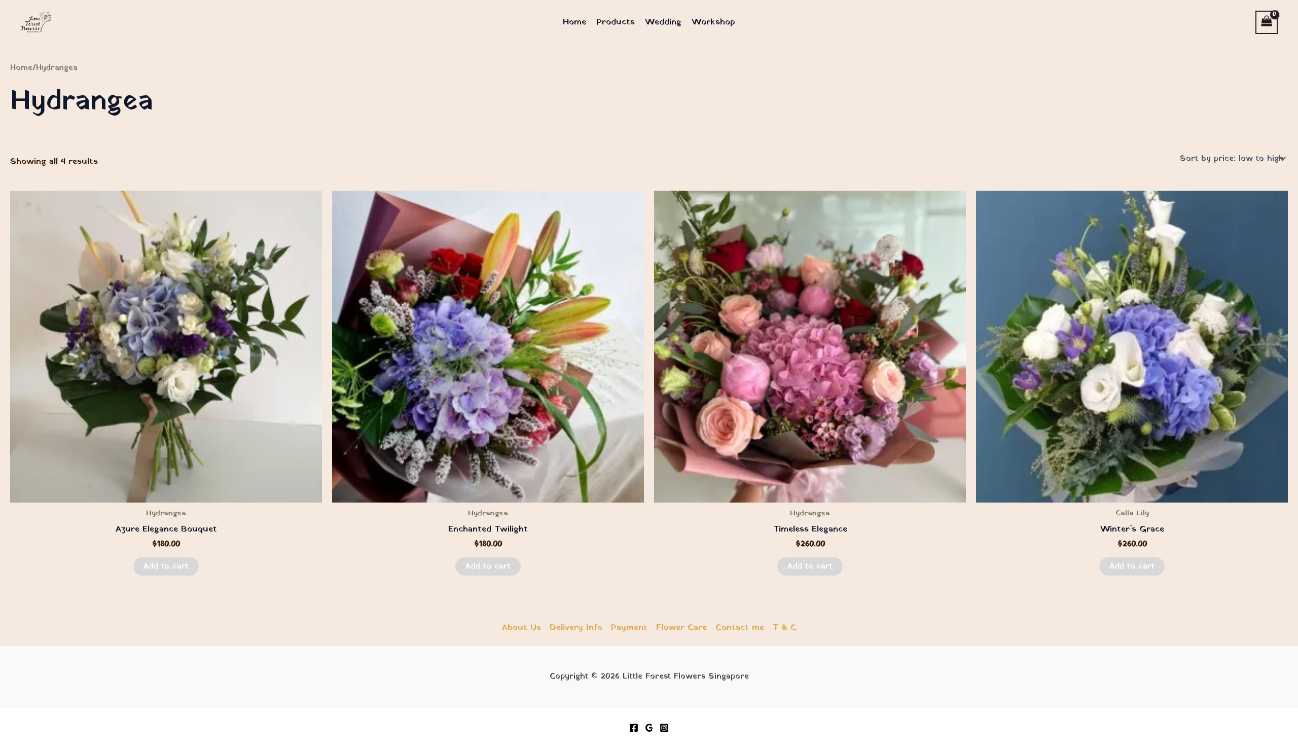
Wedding (663, 22)
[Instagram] (664, 727)
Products (615, 22)
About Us (521, 627)
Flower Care (681, 627)
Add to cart (166, 566)
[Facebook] (633, 727)
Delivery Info (576, 627)
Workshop (713, 22)
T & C (785, 627)
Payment (629, 627)
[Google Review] (649, 727)
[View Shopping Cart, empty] (1266, 22)
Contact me (739, 627)
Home (574, 22)
